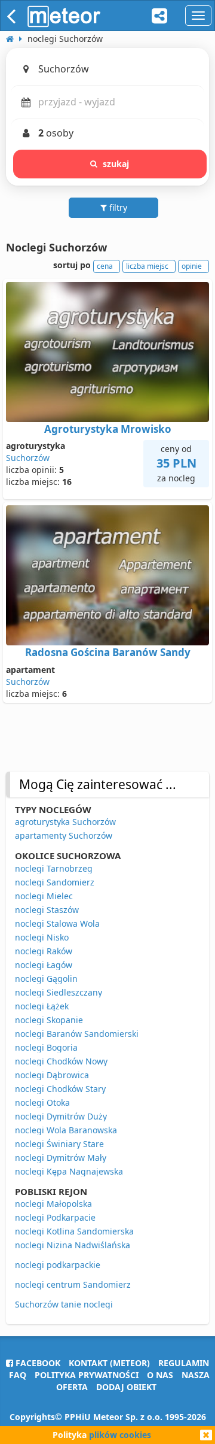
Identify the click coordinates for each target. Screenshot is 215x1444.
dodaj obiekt (126, 1387)
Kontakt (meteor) (109, 1363)
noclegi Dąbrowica (52, 1075)
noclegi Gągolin (46, 978)
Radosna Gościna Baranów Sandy (108, 652)
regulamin (183, 1363)
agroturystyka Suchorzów (65, 821)
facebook (36, 1363)
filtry (117, 207)
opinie (192, 266)
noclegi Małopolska (53, 1203)
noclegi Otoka (42, 1102)
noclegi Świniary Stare (59, 1143)
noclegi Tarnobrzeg (54, 868)
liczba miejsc (147, 266)
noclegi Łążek (42, 1006)
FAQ (17, 1375)
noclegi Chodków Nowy (61, 1061)
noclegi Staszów (47, 909)
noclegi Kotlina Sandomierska (74, 1231)
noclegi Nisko (42, 937)
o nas (160, 1375)
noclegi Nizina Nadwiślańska (72, 1245)
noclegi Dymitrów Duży (61, 1116)
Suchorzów (28, 457)
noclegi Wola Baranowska (66, 1130)
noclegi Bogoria (46, 1047)
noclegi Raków (43, 951)
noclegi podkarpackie (57, 1264)
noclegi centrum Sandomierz (73, 1284)
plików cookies (120, 1434)
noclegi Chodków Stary (60, 1088)
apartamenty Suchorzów (63, 835)
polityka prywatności (87, 1375)
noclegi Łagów (43, 964)
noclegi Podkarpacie (55, 1217)
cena (105, 266)
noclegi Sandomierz (54, 882)
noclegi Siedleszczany (58, 992)
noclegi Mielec (44, 896)
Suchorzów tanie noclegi (64, 1304)
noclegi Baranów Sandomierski (77, 1033)
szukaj (116, 163)
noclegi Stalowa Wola (57, 923)
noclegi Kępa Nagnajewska (69, 1171)
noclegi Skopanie (49, 1020)
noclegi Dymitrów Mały (60, 1157)
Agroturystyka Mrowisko (107, 429)
